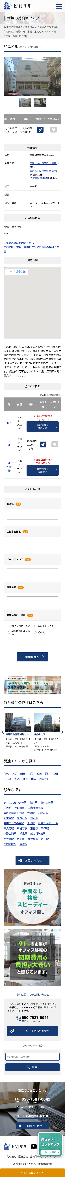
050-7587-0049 (35, 1017)
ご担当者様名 (14, 531)
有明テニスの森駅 (14, 823)
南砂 (33, 779)
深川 (47, 773)
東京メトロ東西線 (39, 163)
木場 (14, 773)
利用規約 (11, 1156)
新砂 (22, 773)
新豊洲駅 (22, 818)
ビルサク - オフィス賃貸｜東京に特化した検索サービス (17, 5)
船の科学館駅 (38, 833)
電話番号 (11, 587)
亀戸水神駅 (46, 802)
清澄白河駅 (10, 833)
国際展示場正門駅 (14, 813)
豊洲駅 (21, 839)
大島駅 (31, 813)
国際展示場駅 (35, 807)
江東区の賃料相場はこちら (19, 243)
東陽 (31, 773)
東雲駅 (34, 828)
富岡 (39, 773)
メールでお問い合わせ (34, 1031)
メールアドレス (15, 559)
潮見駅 (23, 833)
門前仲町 (44, 779)
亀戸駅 (33, 802)
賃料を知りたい (46, 626)
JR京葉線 (35, 178)
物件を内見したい (20, 626)
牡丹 (25, 779)
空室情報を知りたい (20, 632)
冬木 (17, 779)
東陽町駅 (22, 828)
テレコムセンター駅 (15, 802)
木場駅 (53, 163)
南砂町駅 (19, 807)
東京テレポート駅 (48, 823)
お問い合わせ (33, 860)
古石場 (7, 779)
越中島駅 (45, 178)
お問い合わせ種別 (16, 615)
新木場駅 (9, 818)
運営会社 (23, 1156)
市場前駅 (43, 813)
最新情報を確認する (42, 426)
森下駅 (45, 828)
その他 (41, 632)
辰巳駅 (45, 839)
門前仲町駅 (10, 844)
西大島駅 (9, 839)
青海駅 (23, 844)
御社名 (10, 503)
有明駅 (34, 818)
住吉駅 (7, 807)
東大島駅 (9, 828)
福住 (55, 773)
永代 (6, 773)
